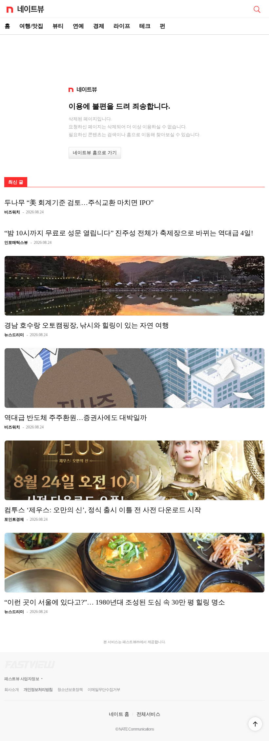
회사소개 (11, 689)
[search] (256, 8)
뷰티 (58, 26)
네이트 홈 (119, 714)
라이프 (122, 26)
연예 (78, 26)
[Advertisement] (134, 57)
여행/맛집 (31, 26)
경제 (98, 26)
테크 (145, 26)
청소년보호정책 (70, 689)
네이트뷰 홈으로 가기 (95, 152)
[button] (255, 724)
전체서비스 (148, 714)
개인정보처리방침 (38, 689)
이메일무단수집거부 (104, 689)
